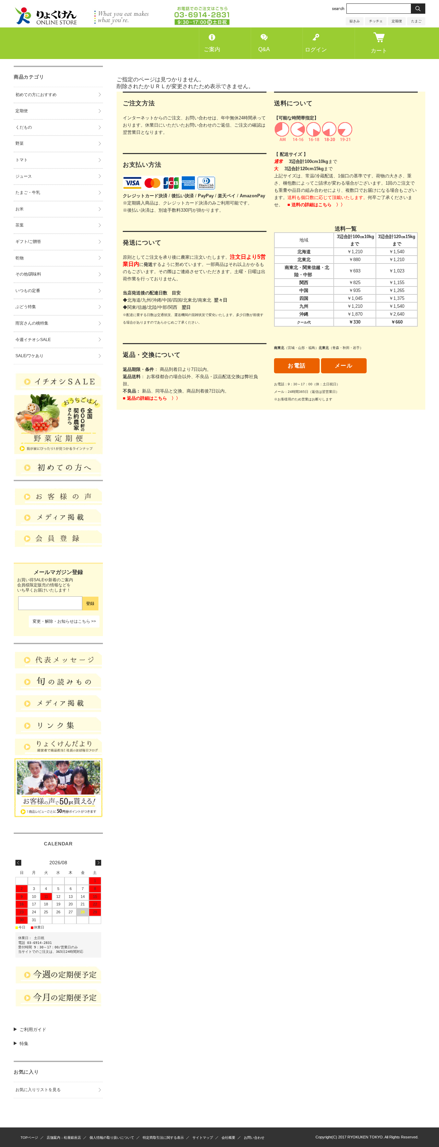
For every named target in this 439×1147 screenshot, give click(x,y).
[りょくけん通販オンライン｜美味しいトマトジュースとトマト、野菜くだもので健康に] (123, 24)
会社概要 (228, 1137)
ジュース (23, 176)
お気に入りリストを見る (38, 1089)
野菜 (19, 143)
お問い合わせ (254, 1137)
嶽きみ (354, 21)
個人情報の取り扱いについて (112, 1137)
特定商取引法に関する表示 (163, 1137)
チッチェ (376, 21)
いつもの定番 (27, 290)
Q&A (264, 49)
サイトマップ (202, 1137)
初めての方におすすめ (36, 94)
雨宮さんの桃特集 (31, 323)
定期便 (397, 21)
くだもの (23, 127)
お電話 (297, 365)
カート (379, 51)
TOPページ (29, 1137)
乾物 (19, 258)
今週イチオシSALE (33, 339)
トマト (21, 159)
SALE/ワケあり (29, 355)
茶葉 (19, 225)
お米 (19, 209)
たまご (416, 21)
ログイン (316, 49)
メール (344, 365)
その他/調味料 (28, 274)
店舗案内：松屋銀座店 (64, 1137)
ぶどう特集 (25, 306)
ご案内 (212, 49)
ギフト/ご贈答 (28, 241)
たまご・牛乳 (27, 192)
